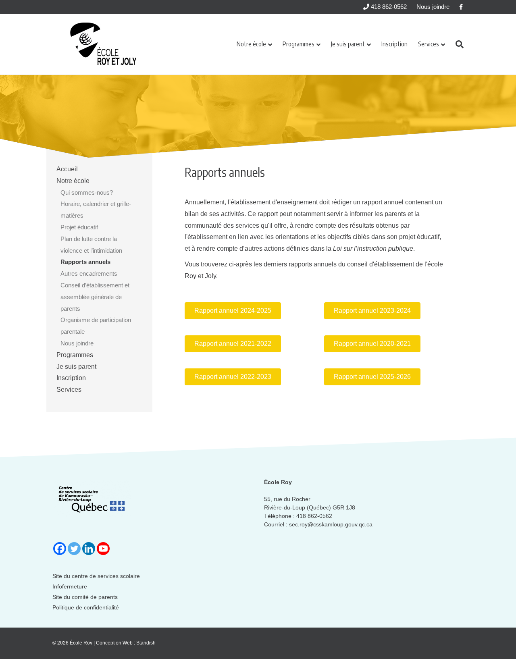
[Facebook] (59, 548)
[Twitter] (74, 548)
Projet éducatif (79, 227)
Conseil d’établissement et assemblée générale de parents (94, 297)
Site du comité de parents (85, 597)
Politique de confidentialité (85, 607)
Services (428, 44)
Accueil (67, 169)
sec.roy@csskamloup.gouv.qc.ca (330, 524)
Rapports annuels (85, 261)
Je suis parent (348, 44)
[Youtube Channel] (103, 548)
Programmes (298, 44)
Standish (146, 643)
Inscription (394, 44)
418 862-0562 (388, 6)
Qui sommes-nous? (86, 192)
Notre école (251, 44)
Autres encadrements (88, 273)
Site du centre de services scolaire (96, 576)
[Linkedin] (88, 548)
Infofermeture (69, 586)
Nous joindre (432, 6)
